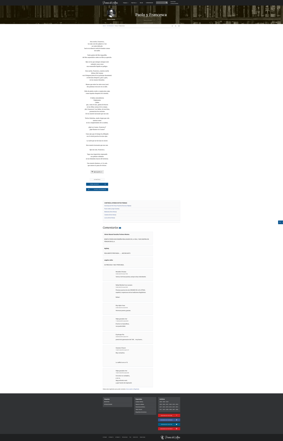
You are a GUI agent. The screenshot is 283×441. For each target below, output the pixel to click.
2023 (161, 404)
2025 (164, 401)
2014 (170, 406)
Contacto (135, 437)
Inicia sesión (129, 389)
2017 (161, 406)
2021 (167, 404)
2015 (167, 406)
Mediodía (106, 211)
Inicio (104, 25)
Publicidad (142, 437)
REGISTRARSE (175, 3)
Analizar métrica (139, 401)
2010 (164, 409)
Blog (141, 2)
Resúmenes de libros (140, 406)
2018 (177, 404)
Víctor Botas (110, 25)
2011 (161, 409)
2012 (177, 406)
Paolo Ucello (107, 208)
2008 (170, 409)
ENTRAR (174, 1)
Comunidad (149, 2)
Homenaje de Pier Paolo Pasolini (112, 205)
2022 (164, 404)
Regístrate (136, 389)
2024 (167, 401)
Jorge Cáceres (115, 208)
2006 (177, 409)
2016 (164, 406)
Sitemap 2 (111, 437)
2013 (174, 406)
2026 (161, 401)
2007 (174, 409)
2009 (167, 409)
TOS (130, 437)
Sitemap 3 (117, 437)
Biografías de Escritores (141, 412)
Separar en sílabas (140, 404)
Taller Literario (139, 409)
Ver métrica (97, 179)
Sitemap (105, 437)
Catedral (106, 214)
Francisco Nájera (126, 205)
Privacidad (124, 437)
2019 (174, 404)
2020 (170, 404)
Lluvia (106, 218)
